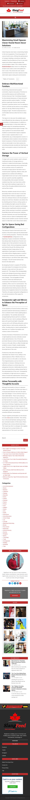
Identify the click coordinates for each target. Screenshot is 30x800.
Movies (4, 525)
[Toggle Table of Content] (16, 79)
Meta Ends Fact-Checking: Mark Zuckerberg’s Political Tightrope (18, 662)
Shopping (5, 534)
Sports (4, 535)
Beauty (4, 488)
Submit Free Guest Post (7, 762)
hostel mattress (8, 236)
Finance (5, 502)
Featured (5, 500)
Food (4, 505)
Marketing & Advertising (8, 523)
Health (4, 512)
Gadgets (5, 507)
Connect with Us (15, 581)
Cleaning (5, 493)
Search (4, 438)
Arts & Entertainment (8, 486)
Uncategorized (6, 541)
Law (4, 519)
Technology (6, 537)
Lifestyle (5, 521)
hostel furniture (6, 66)
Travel (4, 539)
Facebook (4, 747)
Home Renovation (7, 516)
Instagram (4, 752)
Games (4, 509)
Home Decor (17, 47)
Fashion (5, 498)
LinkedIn (4, 755)
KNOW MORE (15, 595)
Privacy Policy (5, 768)
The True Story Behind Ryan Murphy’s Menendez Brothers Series (19, 675)
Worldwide (5, 544)
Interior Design (6, 518)
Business (5, 489)
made (8, 417)
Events (4, 496)
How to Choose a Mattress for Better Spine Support (15, 452)
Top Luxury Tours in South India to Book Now (13, 454)
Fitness (5, 504)
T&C (3, 770)
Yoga (4, 546)
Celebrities (5, 491)
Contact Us (4, 765)
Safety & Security (7, 530)
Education (5, 495)
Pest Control (6, 526)
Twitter (4, 750)
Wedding (5, 542)
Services (5, 532)
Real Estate (5, 528)
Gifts (4, 511)
